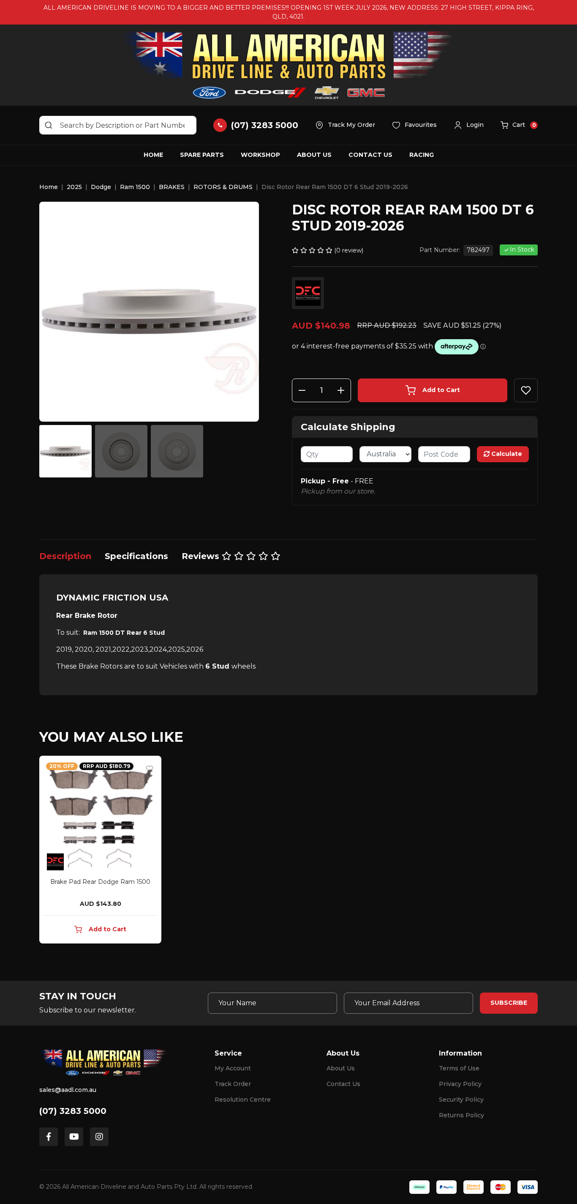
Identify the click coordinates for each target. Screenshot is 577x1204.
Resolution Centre (243, 1099)
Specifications (136, 556)
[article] (100, 851)
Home (153, 155)
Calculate (506, 454)
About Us (314, 155)
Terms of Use (459, 1068)
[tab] (65, 556)
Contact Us (370, 155)
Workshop (260, 155)
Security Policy (461, 1099)
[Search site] (48, 125)
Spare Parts (202, 155)
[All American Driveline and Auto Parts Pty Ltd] (288, 65)
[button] (468, 125)
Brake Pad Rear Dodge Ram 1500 (100, 882)
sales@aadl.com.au (67, 1090)
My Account (233, 1068)
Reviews (202, 556)
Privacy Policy (460, 1084)
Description (65, 556)
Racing (421, 155)
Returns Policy (461, 1115)
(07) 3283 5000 (72, 1111)
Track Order (233, 1084)
